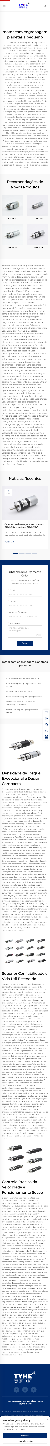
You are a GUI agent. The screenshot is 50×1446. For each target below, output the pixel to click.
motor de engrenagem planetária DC (23, 678)
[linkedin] (34, 1390)
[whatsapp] (46, 725)
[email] (46, 731)
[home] (24, 5)
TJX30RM (12, 247)
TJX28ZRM (37, 218)
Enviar (25, 643)
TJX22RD (12, 218)
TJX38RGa (37, 247)
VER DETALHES (13, 205)
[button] (15, 553)
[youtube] (25, 1390)
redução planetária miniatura (19, 691)
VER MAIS (9, 542)
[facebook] (16, 1390)
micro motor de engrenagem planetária (24, 696)
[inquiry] (46, 713)
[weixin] (46, 737)
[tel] (46, 719)
